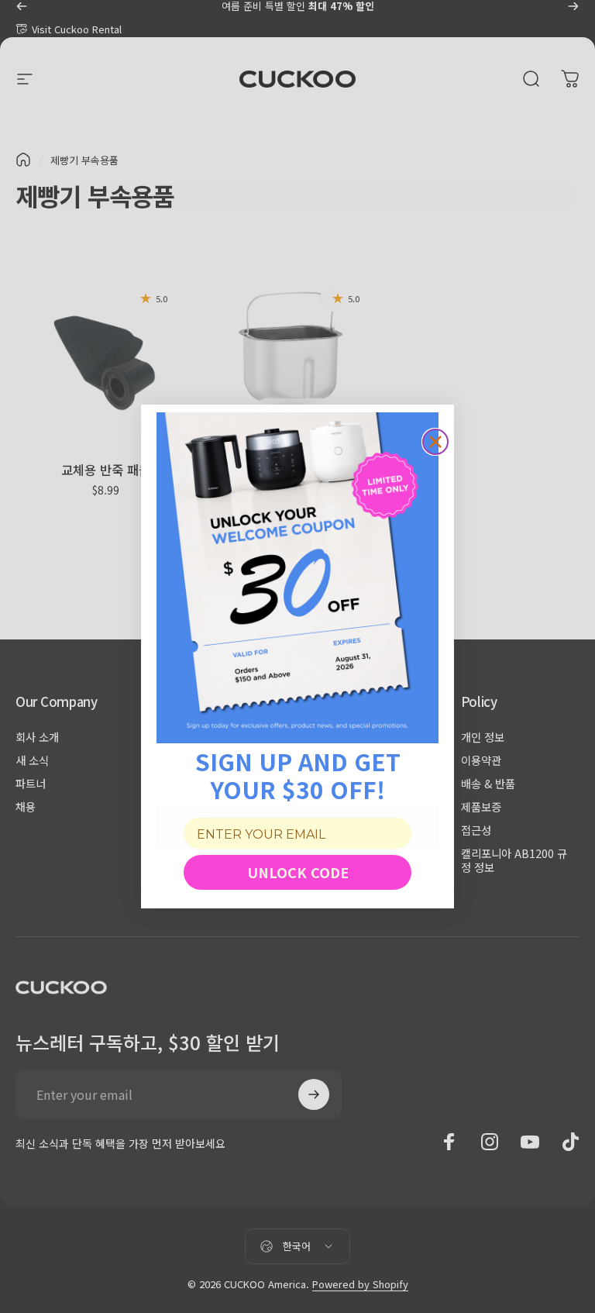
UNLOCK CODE (298, 872)
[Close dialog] (435, 441)
